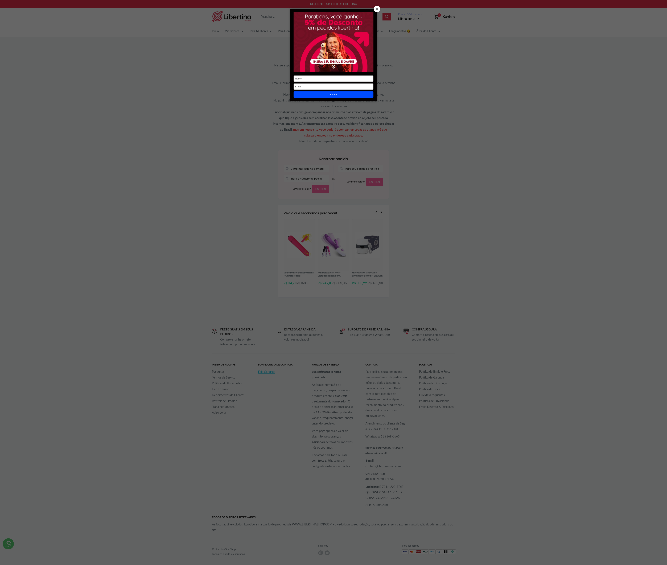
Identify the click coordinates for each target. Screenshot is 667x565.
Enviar (333, 94)
